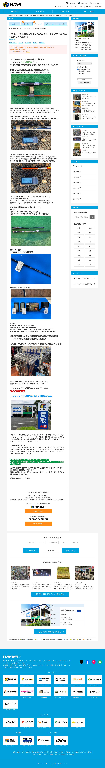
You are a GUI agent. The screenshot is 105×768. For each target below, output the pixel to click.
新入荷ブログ (89, 11)
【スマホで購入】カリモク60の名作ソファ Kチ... (88, 104)
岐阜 (79, 260)
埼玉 (79, 233)
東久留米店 (39, 639)
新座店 (53, 639)
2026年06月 (77, 182)
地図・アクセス (50, 24)
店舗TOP (14, 24)
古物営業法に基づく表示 (40, 752)
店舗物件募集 (98, 6)
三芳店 (67, 639)
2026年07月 (77, 177)
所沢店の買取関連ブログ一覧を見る (50, 594)
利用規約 (89, 752)
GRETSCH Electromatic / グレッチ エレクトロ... (89, 117)
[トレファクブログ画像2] (30, 150)
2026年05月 (77, 188)
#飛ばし (35, 42)
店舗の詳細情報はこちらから (50, 632)
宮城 (79, 255)
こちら (28, 49)
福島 (90, 251)
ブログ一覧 (51, 550)
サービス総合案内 (83, 278)
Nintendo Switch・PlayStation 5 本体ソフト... (89, 153)
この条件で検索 (84, 83)
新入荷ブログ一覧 (19, 15)
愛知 (90, 255)
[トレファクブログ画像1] (30, 104)
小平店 (23, 639)
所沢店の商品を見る (38, 511)
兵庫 (79, 251)
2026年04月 (77, 193)
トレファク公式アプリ (84, 284)
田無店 (80, 639)
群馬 (90, 237)
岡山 (90, 260)
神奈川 (90, 228)
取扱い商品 (64, 11)
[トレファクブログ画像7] (30, 376)
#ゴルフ (21, 42)
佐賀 (90, 265)
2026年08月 (77, 171)
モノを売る (40, 11)
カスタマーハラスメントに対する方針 (42, 754)
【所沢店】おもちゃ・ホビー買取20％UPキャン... (88, 111)
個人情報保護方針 (27, 752)
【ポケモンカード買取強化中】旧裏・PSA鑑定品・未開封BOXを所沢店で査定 (20, 587)
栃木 (79, 242)
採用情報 (88, 6)
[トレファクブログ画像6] (30, 319)
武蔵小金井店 (88, 639)
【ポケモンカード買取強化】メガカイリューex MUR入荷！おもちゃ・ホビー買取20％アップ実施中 (63, 587)
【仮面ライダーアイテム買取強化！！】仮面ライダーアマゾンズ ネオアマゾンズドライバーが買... (41, 587)
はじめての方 (84, 3)
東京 (79, 228)
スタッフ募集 (61, 24)
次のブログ (69, 550)
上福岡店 (47, 639)
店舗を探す (15, 11)
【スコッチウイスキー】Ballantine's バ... (89, 97)
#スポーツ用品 (13, 42)
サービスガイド (59, 6)
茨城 (90, 233)
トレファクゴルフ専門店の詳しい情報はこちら (31, 396)
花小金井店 (30, 639)
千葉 (79, 237)
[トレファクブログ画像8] (30, 430)
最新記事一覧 (77, 166)
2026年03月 (77, 199)
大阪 (90, 242)
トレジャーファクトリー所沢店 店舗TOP (32, 15)
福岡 (79, 265)
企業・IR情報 (79, 6)
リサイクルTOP (10, 15)
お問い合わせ (69, 754)
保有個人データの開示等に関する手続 (75, 752)
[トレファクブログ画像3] (30, 192)
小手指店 (60, 639)
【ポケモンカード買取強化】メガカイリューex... (88, 146)
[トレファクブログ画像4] (30, 245)
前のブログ (32, 550)
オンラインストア (97, 3)
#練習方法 (41, 42)
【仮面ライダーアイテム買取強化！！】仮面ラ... (89, 139)
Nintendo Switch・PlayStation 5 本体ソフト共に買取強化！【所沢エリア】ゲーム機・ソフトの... (84, 587)
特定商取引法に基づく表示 (55, 752)
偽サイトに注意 (59, 754)
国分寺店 (73, 639)
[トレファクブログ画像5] (30, 283)
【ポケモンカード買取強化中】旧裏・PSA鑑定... (88, 133)
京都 (90, 246)
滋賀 (79, 246)
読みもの (69, 6)
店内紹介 (26, 24)
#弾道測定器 (28, 42)
